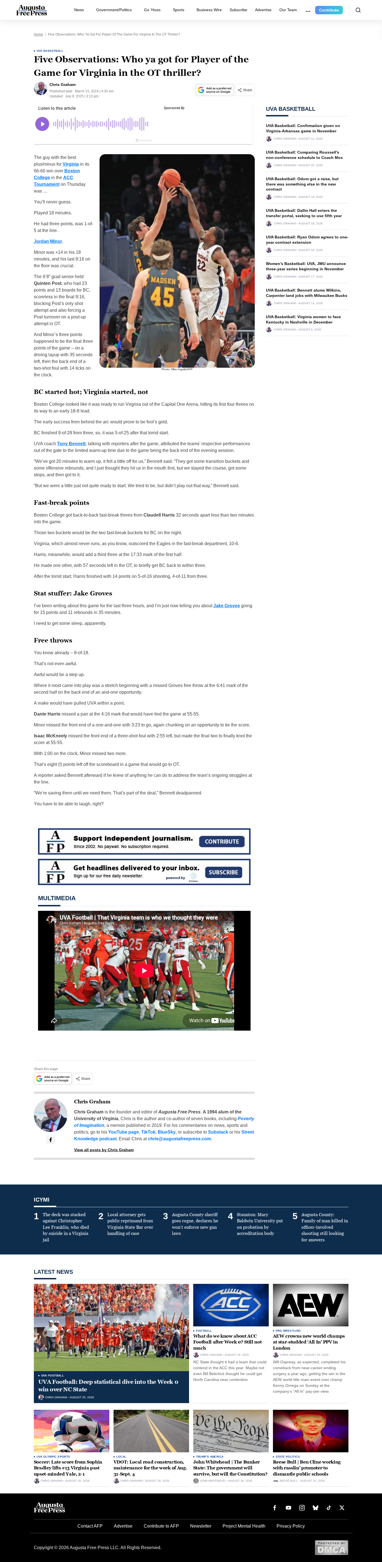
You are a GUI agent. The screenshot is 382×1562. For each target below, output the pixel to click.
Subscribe (238, 10)
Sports (178, 10)
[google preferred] (215, 90)
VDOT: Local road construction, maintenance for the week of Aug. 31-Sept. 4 (150, 1468)
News (79, 10)
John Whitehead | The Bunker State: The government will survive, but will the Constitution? (230, 1468)
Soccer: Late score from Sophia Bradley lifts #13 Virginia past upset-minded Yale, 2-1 (68, 1468)
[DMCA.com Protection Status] (331, 1547)
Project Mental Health (244, 1526)
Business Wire (209, 10)
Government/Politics (114, 10)
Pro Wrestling (288, 1330)
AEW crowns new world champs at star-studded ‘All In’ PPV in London (309, 1342)
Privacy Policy (291, 1526)
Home (38, 34)
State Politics (288, 1456)
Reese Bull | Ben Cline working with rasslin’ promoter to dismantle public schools (307, 1468)
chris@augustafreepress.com (179, 1138)
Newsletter (200, 1526)
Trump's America (210, 1456)
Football (204, 1330)
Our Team (288, 10)
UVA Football (52, 1375)
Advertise (263, 10)
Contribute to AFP (161, 1526)
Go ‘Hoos (152, 10)
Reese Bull (289, 1480)
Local (121, 1456)
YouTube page (123, 1132)
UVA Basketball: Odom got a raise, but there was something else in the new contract (302, 184)
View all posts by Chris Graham (104, 1150)
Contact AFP (90, 1526)
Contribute (329, 10)
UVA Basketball (50, 50)
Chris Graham (92, 1101)
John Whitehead (212, 1480)
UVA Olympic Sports (53, 1456)
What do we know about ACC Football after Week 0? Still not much (227, 1342)
